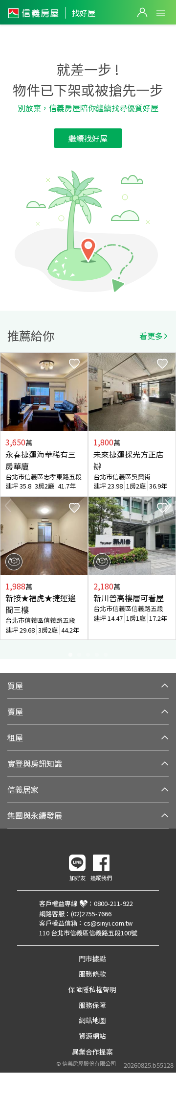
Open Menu (160, 13)
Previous (8, 506)
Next (168, 506)
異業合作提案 (92, 1051)
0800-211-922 (113, 903)
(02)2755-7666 (91, 913)
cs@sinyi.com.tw (108, 923)
